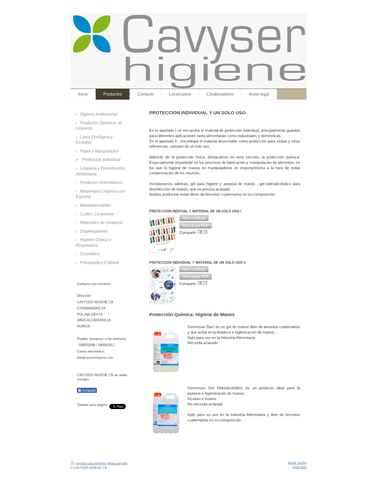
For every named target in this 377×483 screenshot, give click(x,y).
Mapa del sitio (117, 463)
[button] (194, 218)
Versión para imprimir (90, 463)
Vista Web (299, 467)
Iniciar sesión (297, 463)
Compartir (88, 390)
